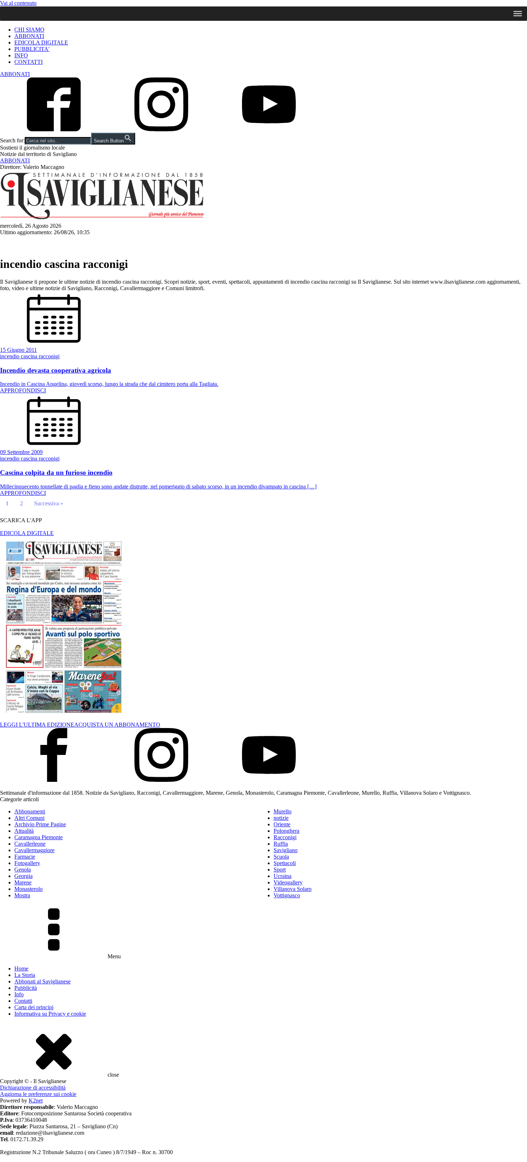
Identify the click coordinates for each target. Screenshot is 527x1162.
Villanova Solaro (293, 889)
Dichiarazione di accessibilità (33, 1088)
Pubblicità (25, 988)
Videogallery (288, 882)
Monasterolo (28, 889)
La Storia (24, 975)
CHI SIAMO (29, 30)
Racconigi (114, 242)
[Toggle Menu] (517, 13)
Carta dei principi (33, 1007)
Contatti (23, 1001)
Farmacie (24, 857)
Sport (267, 242)
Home (21, 968)
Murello (282, 811)
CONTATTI (28, 62)
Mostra (22, 895)
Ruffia (281, 844)
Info (19, 994)
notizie (281, 818)
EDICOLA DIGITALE (41, 42)
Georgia (23, 876)
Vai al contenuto (18, 3)
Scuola (281, 857)
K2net (36, 1100)
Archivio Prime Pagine (40, 824)
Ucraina (282, 876)
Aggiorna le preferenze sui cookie (38, 1094)
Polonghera (286, 831)
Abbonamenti (29, 811)
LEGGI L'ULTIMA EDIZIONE (37, 725)
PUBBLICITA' (31, 49)
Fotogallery (27, 863)
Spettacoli (237, 242)
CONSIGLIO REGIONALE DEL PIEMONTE (330, 242)
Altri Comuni (154, 242)
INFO (21, 55)
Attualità (200, 242)
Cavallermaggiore (67, 242)
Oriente (282, 824)
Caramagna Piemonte (38, 837)
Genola (22, 869)
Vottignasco (287, 895)
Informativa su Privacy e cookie (50, 1014)
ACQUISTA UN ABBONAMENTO (117, 725)
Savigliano (19, 242)
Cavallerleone (30, 844)
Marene (23, 882)
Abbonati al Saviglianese (42, 981)
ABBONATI (29, 36)
